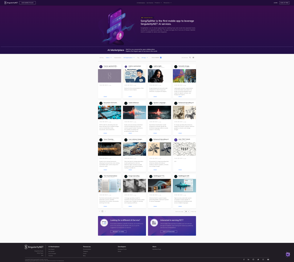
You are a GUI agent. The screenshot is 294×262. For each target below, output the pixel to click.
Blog (84, 255)
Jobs (42, 255)
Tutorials (50, 255)
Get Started (150, 3)
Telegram (85, 251)
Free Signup (51, 249)
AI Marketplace (141, 3)
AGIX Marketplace (27, 2)
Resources (167, 2)
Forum (84, 253)
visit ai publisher (169, 231)
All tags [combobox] (144, 57)
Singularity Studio (38, 251)
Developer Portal (122, 249)
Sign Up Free (284, 2)
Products (157, 2)
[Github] (253, 260)
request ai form (118, 231)
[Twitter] (258, 260)
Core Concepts (52, 253)
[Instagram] (263, 260)
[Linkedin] (248, 260)
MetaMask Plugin (157, 249)
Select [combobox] (107, 57)
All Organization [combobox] (127, 57)
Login (275, 2)
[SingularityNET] (34, 248)
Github (119, 251)
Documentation (87, 249)
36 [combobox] (186, 211)
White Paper (40, 253)
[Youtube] (268, 260)
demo (105, 96)
